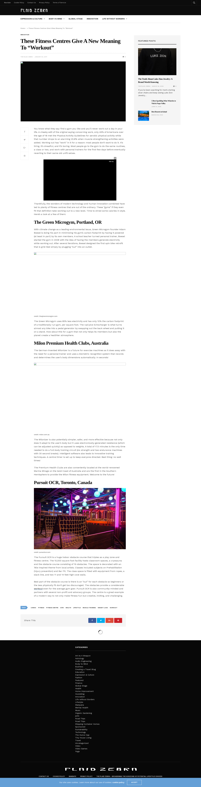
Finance (78, 683)
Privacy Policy (44, 3)
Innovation (92, 19)
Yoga (77, 751)
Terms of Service (59, 3)
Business (79, 667)
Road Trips (80, 718)
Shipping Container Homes (87, 724)
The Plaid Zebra (27, 57)
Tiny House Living (83, 738)
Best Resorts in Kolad (159, 112)
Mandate (7, 3)
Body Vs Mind (55, 19)
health (68, 607)
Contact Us (31, 3)
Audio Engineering (83, 661)
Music (77, 710)
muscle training (89, 607)
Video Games (81, 749)
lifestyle (77, 607)
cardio (33, 607)
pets (77, 716)
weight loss (103, 607)
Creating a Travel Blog (85, 669)
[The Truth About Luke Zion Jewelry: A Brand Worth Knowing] (157, 61)
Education (80, 672)
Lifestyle (79, 702)
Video (77, 746)
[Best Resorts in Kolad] (143, 116)
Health (78, 688)
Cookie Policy (19, 3)
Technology (80, 732)
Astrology (79, 658)
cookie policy (118, 782)
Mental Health (81, 708)
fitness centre (52, 607)
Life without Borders (113, 19)
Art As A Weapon (83, 656)
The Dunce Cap (82, 735)
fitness (41, 607)
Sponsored (80, 727)
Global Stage (76, 19)
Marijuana (79, 705)
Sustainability (81, 729)
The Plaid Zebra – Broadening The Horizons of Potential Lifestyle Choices (129, 776)
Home (23, 28)
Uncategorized (81, 743)
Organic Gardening (83, 713)
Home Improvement (84, 691)
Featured (79, 680)
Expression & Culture (31, 19)
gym (62, 607)
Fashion (78, 677)
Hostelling (79, 694)
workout (38, 588)
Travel (78, 740)
